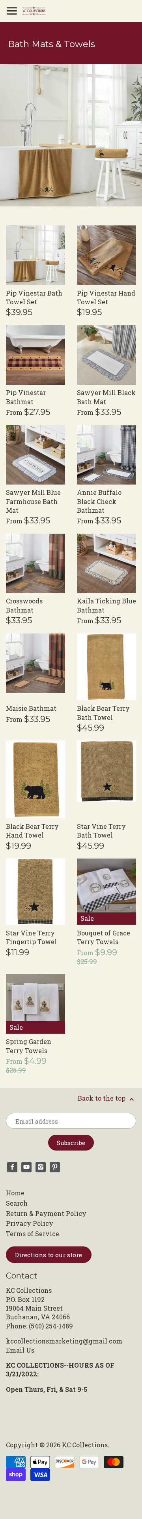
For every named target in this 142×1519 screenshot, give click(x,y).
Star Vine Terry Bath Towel (101, 830)
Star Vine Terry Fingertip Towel (31, 937)
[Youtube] (26, 1167)
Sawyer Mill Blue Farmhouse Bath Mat (33, 501)
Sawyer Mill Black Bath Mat (106, 396)
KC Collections (85, 1445)
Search (17, 1203)
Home (15, 1193)
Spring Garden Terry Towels (28, 1045)
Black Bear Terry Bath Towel (103, 712)
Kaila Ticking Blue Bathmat (106, 605)
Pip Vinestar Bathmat (26, 396)
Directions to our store (48, 1255)
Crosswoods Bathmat (24, 605)
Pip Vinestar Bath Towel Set (34, 297)
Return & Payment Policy (46, 1213)
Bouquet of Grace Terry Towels (103, 937)
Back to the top (102, 1098)
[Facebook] (12, 1167)
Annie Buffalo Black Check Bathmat (99, 501)
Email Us (20, 1350)
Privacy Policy (29, 1223)
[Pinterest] (55, 1167)
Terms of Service (32, 1233)
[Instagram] (41, 1167)
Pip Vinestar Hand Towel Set (106, 297)
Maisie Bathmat (31, 708)
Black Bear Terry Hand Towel (32, 830)
